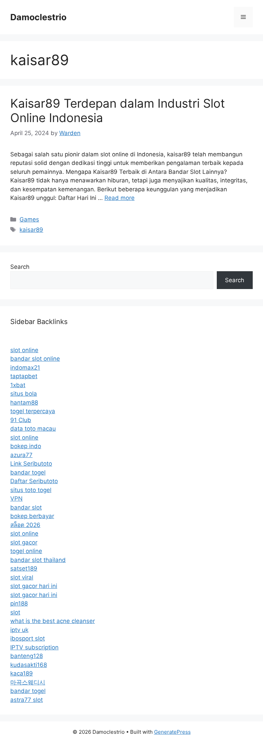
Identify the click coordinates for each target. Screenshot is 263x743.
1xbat (17, 385)
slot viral (21, 577)
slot (15, 612)
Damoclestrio (38, 17)
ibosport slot (27, 638)
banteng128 (26, 655)
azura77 (21, 455)
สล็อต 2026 (25, 525)
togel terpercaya (32, 411)
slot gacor (23, 542)
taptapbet (23, 376)
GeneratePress (172, 732)
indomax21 (25, 367)
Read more (119, 197)
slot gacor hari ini (33, 586)
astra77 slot (26, 699)
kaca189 (21, 673)
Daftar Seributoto (34, 481)
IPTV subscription (34, 647)
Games (29, 219)
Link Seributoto (31, 463)
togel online (26, 551)
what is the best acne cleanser (52, 621)
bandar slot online (35, 358)
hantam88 (24, 402)
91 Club (20, 420)
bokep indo (25, 446)
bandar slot (26, 507)
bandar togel (28, 472)
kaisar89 (31, 229)
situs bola (23, 393)
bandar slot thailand (38, 559)
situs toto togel (30, 490)
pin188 (19, 603)
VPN (16, 498)
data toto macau (33, 428)
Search (19, 266)
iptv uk (19, 629)
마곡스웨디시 (27, 682)
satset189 (23, 568)
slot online (24, 350)
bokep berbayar (32, 516)
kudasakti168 (28, 664)
